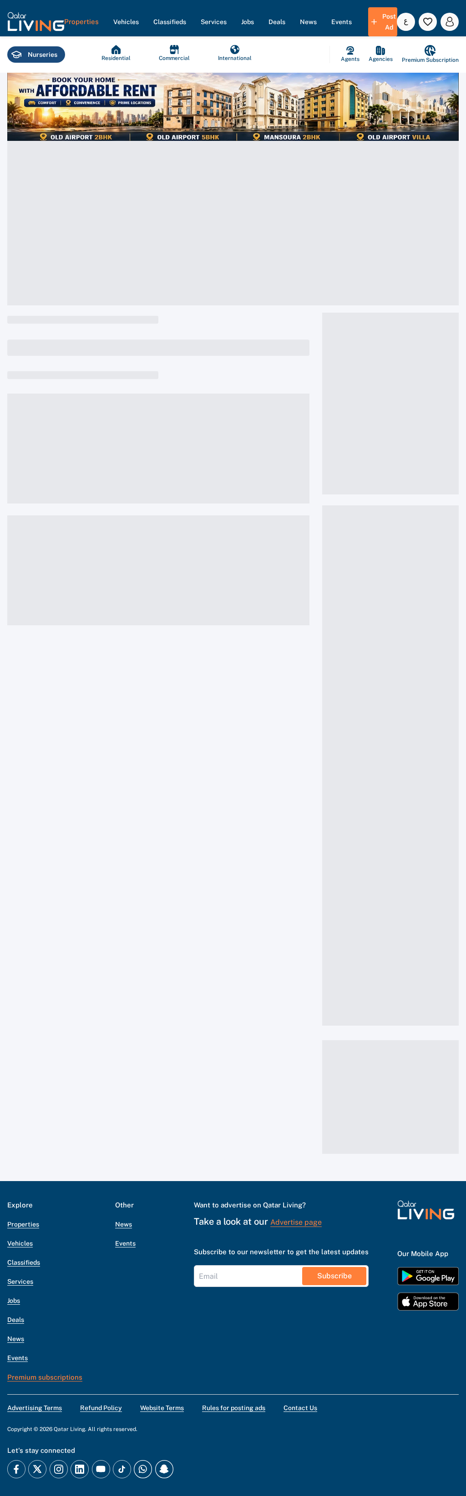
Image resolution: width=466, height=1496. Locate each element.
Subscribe (334, 1276)
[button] (36, 22)
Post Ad (389, 22)
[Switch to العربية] (406, 22)
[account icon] (450, 22)
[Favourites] (428, 22)
